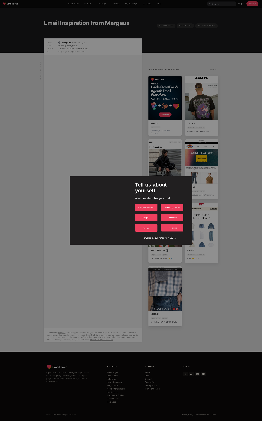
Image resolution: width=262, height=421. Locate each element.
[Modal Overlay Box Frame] (131, 210)
